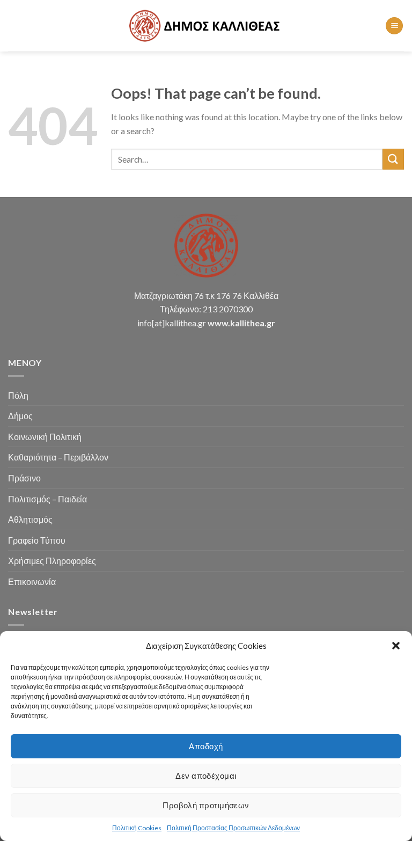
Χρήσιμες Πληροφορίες (52, 560)
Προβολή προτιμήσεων (206, 805)
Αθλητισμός (30, 519)
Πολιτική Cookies (136, 828)
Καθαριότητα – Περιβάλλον (58, 457)
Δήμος (20, 416)
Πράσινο (24, 478)
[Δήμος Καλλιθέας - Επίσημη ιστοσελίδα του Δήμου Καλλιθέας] (206, 25)
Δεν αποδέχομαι (205, 775)
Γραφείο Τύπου (36, 540)
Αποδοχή (206, 746)
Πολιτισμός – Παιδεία (47, 499)
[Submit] (393, 159)
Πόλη (18, 395)
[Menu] (394, 26)
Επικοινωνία (32, 581)
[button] (396, 645)
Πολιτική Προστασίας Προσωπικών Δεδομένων (233, 828)
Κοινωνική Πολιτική (45, 437)
